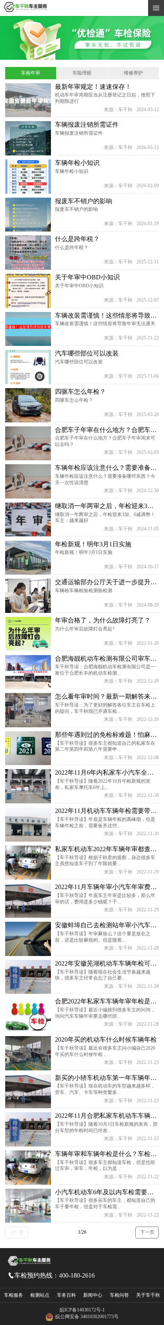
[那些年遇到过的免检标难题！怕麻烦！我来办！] (28, 748)
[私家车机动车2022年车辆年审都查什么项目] (28, 863)
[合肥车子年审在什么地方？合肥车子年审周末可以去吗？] (28, 443)
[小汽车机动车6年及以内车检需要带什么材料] (28, 1206)
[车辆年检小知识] (28, 176)
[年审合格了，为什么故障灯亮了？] (28, 634)
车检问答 (119, 1295)
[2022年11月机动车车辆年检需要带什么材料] (28, 824)
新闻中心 (92, 1295)
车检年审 (30, 73)
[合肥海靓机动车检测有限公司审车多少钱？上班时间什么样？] (28, 672)
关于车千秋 (148, 1295)
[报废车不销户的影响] (28, 215)
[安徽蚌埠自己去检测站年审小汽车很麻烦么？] (28, 939)
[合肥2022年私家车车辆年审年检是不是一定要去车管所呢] (28, 1015)
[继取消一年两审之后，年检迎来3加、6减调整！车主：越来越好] (28, 520)
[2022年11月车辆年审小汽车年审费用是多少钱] (28, 900)
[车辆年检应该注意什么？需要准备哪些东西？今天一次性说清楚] (28, 481)
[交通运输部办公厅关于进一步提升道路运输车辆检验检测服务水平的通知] (28, 596)
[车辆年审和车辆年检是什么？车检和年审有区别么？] (28, 1167)
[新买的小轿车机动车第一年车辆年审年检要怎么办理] (28, 1091)
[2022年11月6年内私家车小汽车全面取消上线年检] (28, 786)
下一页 (147, 1232)
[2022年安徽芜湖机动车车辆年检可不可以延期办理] (28, 977)
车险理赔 (82, 73)
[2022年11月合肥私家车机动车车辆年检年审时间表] (28, 1129)
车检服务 (13, 1295)
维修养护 (133, 73)
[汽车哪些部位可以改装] (28, 367)
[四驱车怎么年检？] (28, 405)
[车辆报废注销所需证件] (28, 138)
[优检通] (82, 58)
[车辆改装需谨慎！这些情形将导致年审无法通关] (28, 329)
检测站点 (39, 1295)
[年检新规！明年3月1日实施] (28, 558)
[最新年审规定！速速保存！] (28, 100)
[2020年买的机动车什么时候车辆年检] (28, 1053)
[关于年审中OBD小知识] (28, 291)
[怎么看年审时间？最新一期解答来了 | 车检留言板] (28, 710)
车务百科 (66, 1295)
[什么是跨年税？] (28, 253)
